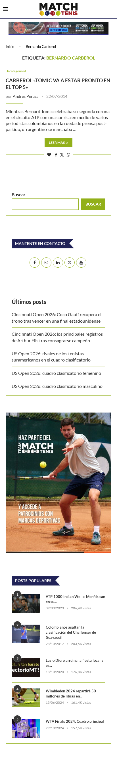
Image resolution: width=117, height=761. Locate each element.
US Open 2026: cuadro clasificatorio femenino (56, 373)
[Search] (111, 10)
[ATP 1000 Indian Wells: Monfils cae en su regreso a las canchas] (26, 603)
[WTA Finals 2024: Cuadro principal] (26, 728)
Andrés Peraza (25, 96)
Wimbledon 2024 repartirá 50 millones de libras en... (71, 693)
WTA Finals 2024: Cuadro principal (75, 721)
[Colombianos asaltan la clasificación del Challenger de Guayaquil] (26, 634)
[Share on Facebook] (56, 154)
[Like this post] (49, 154)
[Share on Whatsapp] (68, 154)
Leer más (57, 142)
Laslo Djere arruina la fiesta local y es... (74, 663)
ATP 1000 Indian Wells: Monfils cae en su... (75, 599)
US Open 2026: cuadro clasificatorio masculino (58, 386)
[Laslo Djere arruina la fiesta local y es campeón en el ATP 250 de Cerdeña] (26, 667)
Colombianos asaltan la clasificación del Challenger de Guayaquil (71, 632)
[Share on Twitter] (62, 154)
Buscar (19, 194)
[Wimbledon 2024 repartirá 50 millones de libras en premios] (26, 697)
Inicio (10, 46)
